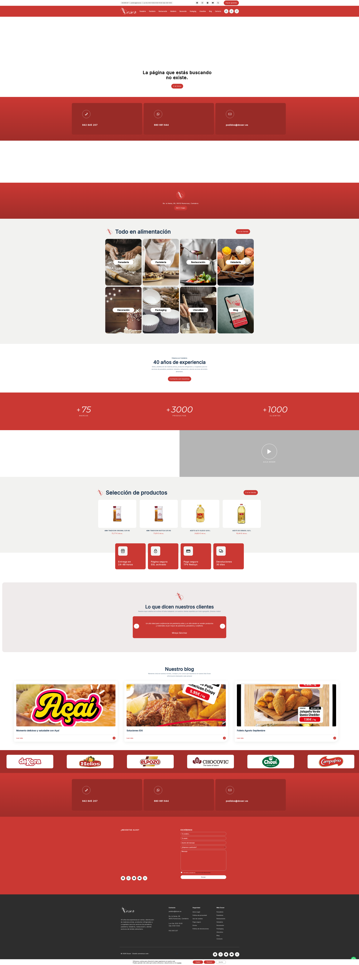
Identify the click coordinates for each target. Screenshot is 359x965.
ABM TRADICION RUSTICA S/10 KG (158, 530)
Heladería (220, 922)
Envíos (195, 925)
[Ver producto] (133, 506)
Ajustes (221, 962)
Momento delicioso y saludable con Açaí (37, 730)
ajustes (179, 963)
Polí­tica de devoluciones (201, 929)
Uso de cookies (198, 918)
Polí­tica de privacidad (200, 915)
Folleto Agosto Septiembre (251, 730)
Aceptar (198, 962)
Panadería (220, 912)
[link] (65, 705)
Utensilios (220, 932)
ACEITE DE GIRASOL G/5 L (242, 530)
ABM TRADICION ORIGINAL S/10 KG (117, 530)
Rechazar (209, 962)
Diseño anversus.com (140, 953)
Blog (218, 935)
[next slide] (222, 626)
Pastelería (220, 915)
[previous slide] (136, 626)
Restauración (221, 918)
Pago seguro (197, 922)
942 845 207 (125, 3)
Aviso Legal (196, 912)
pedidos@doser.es (136, 3)
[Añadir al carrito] (133, 502)
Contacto (220, 939)
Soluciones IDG (135, 730)
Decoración (220, 925)
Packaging (220, 929)
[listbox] (203, 847)
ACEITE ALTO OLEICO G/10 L (200, 530)
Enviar (203, 877)
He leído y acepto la (197, 872)
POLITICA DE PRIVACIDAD (203, 872)
